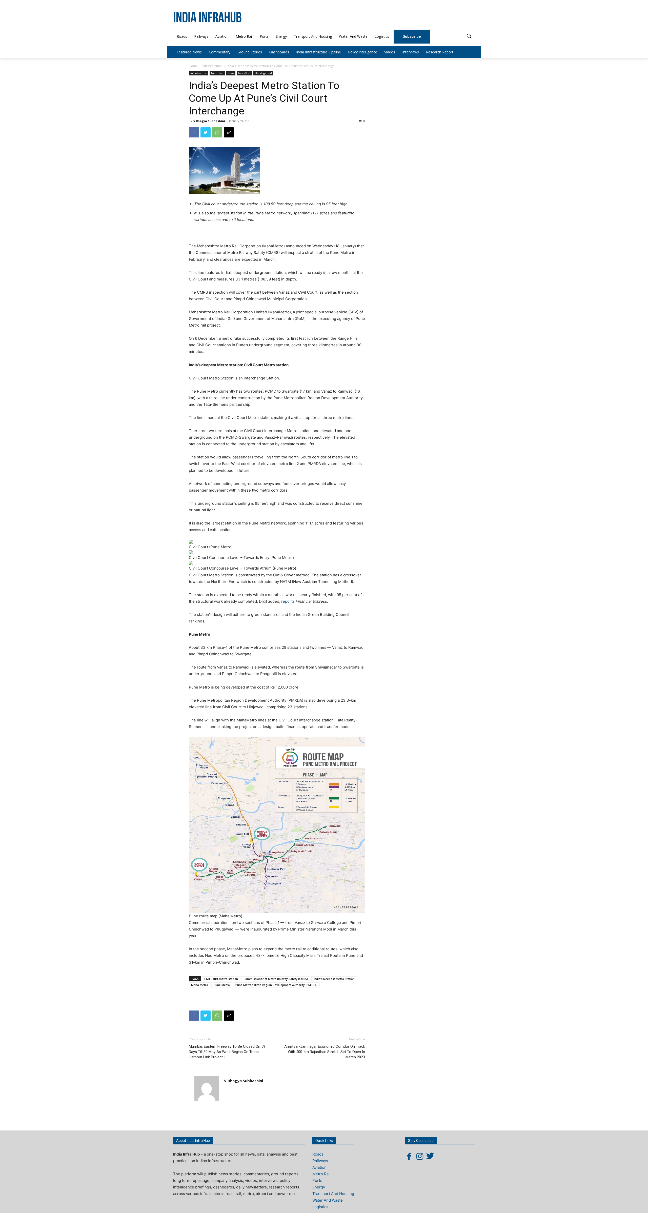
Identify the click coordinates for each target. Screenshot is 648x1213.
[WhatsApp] (217, 132)
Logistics (320, 1206)
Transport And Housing (333, 1193)
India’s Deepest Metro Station (334, 979)
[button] (469, 36)
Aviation (319, 1167)
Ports (317, 1180)
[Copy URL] (229, 132)
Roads (317, 1154)
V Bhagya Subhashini (209, 121)
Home (193, 66)
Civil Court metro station (221, 979)
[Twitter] (205, 132)
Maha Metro (199, 985)
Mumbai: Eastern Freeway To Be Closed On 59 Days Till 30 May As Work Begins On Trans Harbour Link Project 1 (227, 1051)
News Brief (244, 73)
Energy (318, 1187)
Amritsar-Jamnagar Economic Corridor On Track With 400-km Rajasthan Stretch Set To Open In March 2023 (324, 1051)
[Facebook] (194, 132)
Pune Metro (222, 985)
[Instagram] (420, 1156)
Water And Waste (327, 1200)
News (231, 73)
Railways (320, 1160)
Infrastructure (212, 66)
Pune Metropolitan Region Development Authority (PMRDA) (276, 985)
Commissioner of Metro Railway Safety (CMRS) (276, 979)
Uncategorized (263, 73)
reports (288, 601)
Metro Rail (217, 73)
